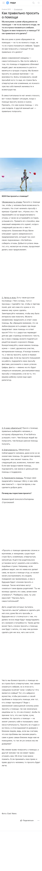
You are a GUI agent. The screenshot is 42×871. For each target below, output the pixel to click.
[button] (21, 175)
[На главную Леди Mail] (12, 3)
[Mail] (7, 3)
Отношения (18, 9)
